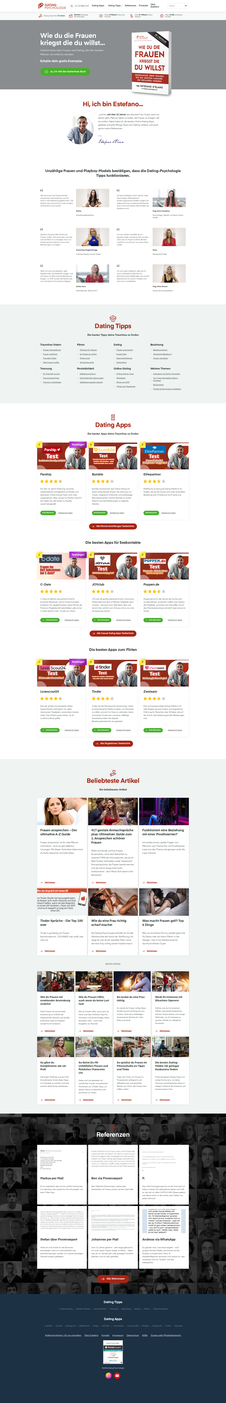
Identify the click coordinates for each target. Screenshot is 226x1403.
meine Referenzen (113, 129)
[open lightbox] (92, 198)
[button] (80, 6)
